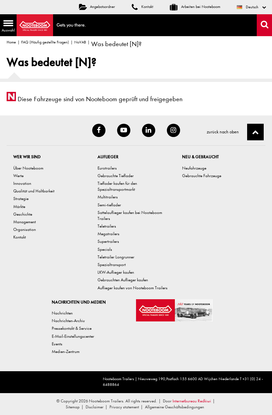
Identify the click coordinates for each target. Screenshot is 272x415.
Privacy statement (124, 406)
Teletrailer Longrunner (116, 256)
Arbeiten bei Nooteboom (200, 6)
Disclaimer (94, 406)
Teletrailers (107, 226)
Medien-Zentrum (66, 351)
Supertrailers (108, 241)
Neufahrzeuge (194, 168)
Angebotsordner (102, 6)
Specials (105, 249)
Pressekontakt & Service (72, 328)
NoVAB (80, 42)
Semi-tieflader (109, 204)
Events (57, 343)
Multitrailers (108, 196)
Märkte (19, 206)
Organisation (24, 229)
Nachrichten (62, 313)
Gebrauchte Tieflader (116, 175)
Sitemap (73, 406)
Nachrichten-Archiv (68, 320)
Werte (18, 175)
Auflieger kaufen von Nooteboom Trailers (133, 287)
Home (11, 42)
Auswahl (7, 27)
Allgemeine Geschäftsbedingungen (174, 406)
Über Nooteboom (28, 168)
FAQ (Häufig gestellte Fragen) (45, 42)
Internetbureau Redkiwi (191, 400)
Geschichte (22, 214)
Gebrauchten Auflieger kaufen (123, 279)
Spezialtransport (112, 264)
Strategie (21, 198)
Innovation (22, 183)
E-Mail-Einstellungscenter (73, 336)
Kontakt (146, 6)
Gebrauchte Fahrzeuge (201, 175)
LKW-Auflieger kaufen (116, 272)
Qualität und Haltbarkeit (33, 190)
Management (24, 221)
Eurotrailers (107, 168)
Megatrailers (108, 233)
